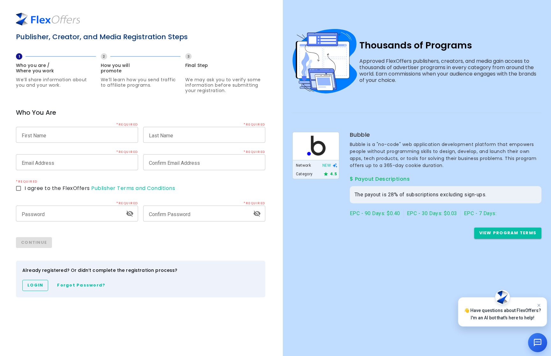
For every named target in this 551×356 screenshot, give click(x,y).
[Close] (539, 305)
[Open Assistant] (537, 342)
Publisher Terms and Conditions (133, 188)
